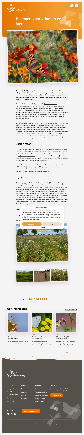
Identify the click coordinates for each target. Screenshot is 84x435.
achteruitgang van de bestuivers (51, 112)
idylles (24, 183)
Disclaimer (68, 424)
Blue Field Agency (54, 424)
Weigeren (52, 224)
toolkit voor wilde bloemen (26, 156)
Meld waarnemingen (31, 411)
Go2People (38, 424)
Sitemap (74, 424)
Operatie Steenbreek (50, 104)
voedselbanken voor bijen (54, 152)
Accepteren (31, 224)
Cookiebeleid (41, 227)
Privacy (62, 424)
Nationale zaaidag (57, 149)
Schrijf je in (57, 395)
